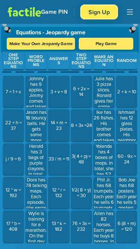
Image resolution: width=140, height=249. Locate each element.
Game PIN (54, 11)
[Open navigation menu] (130, 12)
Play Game (106, 43)
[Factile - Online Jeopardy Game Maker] (24, 12)
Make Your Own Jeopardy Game (41, 43)
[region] (70, 135)
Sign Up (99, 12)
